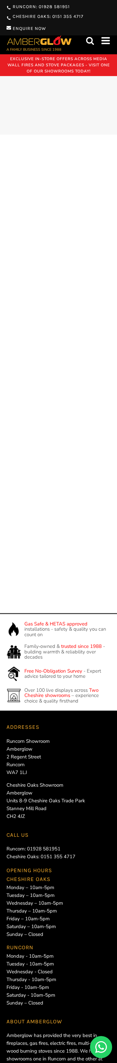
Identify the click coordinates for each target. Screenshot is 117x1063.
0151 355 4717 (58, 856)
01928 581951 (43, 849)
